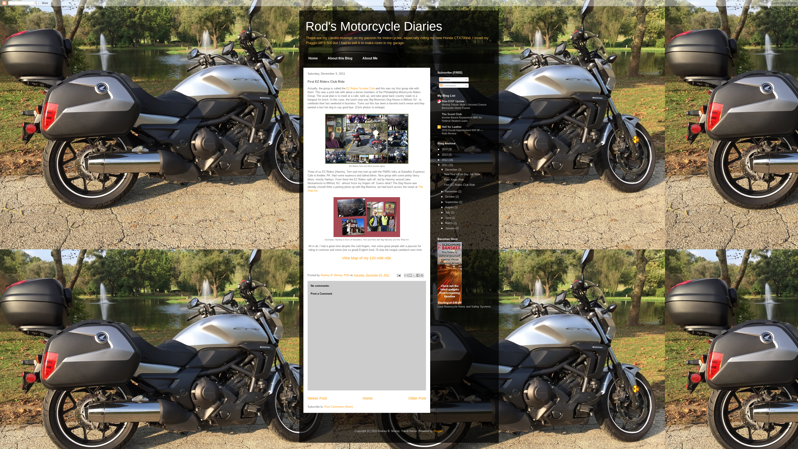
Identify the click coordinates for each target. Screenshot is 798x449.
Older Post (417, 398)
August (449, 207)
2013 (445, 154)
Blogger (437, 431)
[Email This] (406, 275)
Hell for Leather (452, 126)
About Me (370, 58)
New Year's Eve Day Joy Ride (462, 174)
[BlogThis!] (410, 275)
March (449, 223)
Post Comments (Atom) (338, 406)
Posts (446, 79)
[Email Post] (398, 275)
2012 (445, 159)
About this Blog (340, 58)
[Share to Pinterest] (422, 275)
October (450, 196)
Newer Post (317, 398)
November (451, 191)
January (450, 228)
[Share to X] (414, 275)
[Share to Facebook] (418, 275)
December (451, 169)
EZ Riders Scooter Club (360, 88)
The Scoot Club (452, 114)
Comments (449, 85)
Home (313, 58)
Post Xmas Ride (454, 179)
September (452, 202)
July (448, 212)
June (448, 217)
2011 (445, 165)
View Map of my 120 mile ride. (367, 258)
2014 (445, 149)
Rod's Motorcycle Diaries (373, 26)
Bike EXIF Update (453, 101)
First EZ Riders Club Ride (459, 184)
